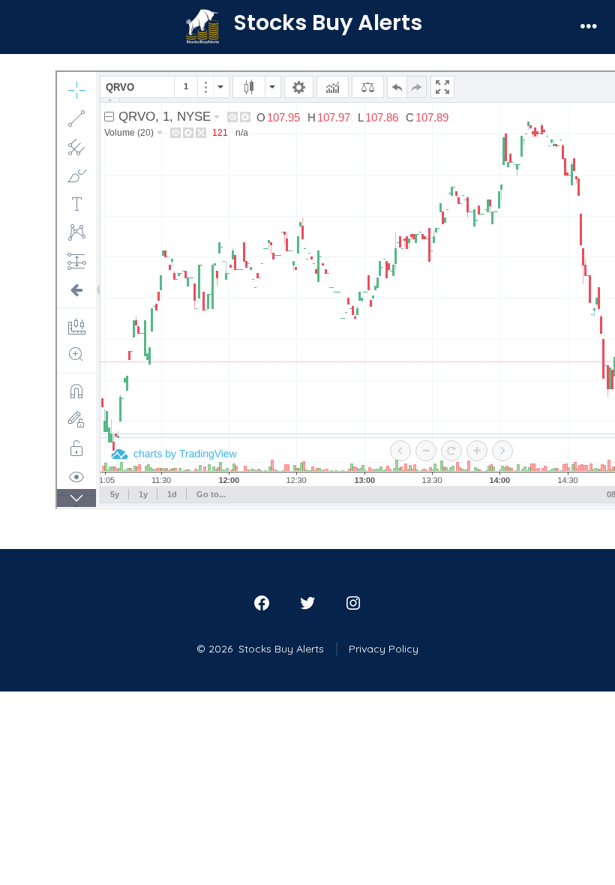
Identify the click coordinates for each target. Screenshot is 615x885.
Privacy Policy (383, 649)
